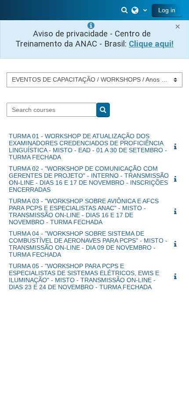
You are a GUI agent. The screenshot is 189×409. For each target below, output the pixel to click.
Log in (166, 10)
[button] (125, 10)
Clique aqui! (151, 44)
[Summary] (177, 147)
